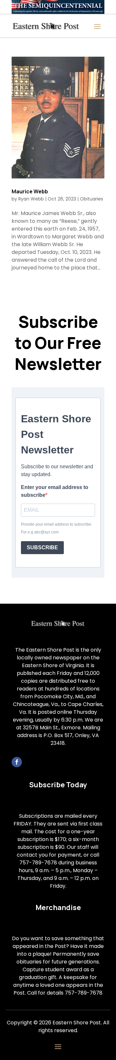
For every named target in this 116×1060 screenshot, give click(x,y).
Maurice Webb (30, 191)
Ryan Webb (31, 199)
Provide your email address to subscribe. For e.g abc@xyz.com (56, 528)
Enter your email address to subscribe (54, 491)
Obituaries (91, 199)
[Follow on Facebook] (17, 762)
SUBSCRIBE (42, 547)
